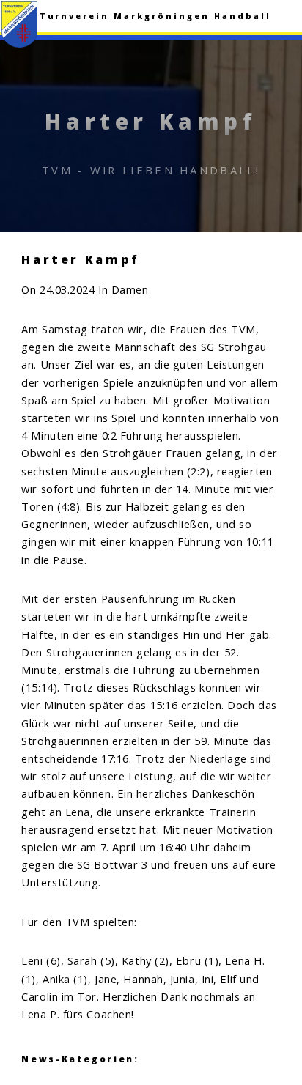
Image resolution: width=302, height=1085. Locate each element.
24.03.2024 (69, 289)
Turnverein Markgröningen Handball (155, 16)
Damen (130, 289)
